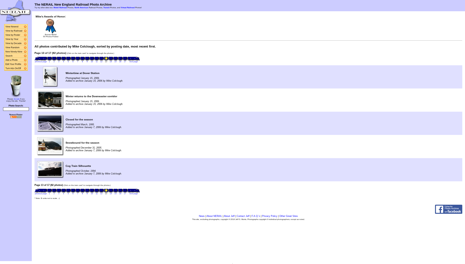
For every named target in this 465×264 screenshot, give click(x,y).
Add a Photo (11, 60)
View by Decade (13, 43)
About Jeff (229, 216)
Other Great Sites (288, 216)
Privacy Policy (269, 216)
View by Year (11, 39)
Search (9, 56)
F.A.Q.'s (256, 216)
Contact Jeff (243, 216)
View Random (12, 47)
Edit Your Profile (13, 64)
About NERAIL (214, 216)
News (202, 216)
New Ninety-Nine (13, 52)
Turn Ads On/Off (13, 68)
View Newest (11, 27)
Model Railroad (60, 8)
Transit (106, 8)
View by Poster (12, 35)
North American (81, 8)
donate (17, 99)
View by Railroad (13, 31)
